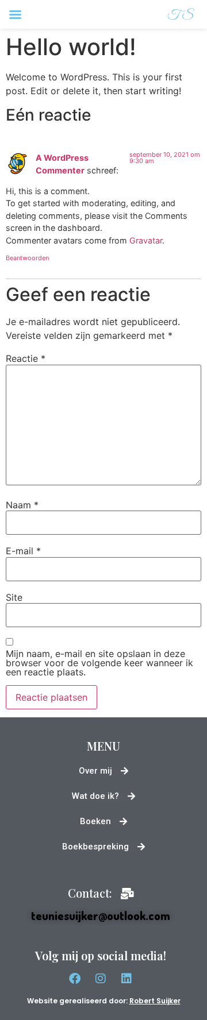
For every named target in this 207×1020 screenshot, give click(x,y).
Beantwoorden (27, 258)
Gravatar (145, 240)
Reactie (25, 358)
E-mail (23, 550)
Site (14, 597)
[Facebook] (74, 978)
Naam (22, 504)
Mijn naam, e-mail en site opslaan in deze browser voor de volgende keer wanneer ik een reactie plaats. (99, 663)
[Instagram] (100, 978)
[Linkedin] (126, 978)
